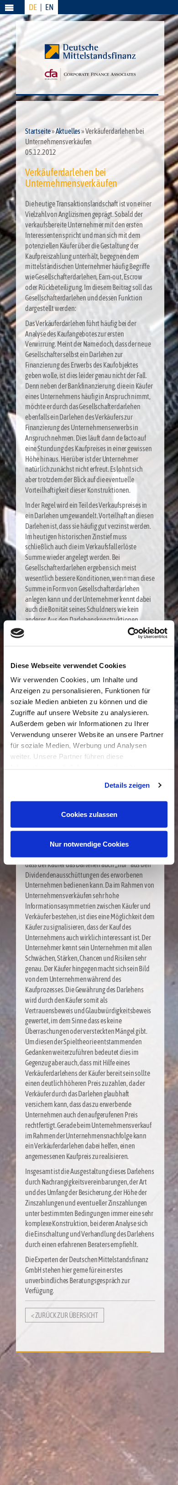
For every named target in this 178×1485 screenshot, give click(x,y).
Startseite (38, 131)
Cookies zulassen (89, 814)
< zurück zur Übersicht (64, 1315)
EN (49, 7)
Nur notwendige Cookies (89, 844)
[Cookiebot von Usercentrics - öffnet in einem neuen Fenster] (128, 633)
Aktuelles (68, 131)
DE (33, 7)
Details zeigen (127, 785)
